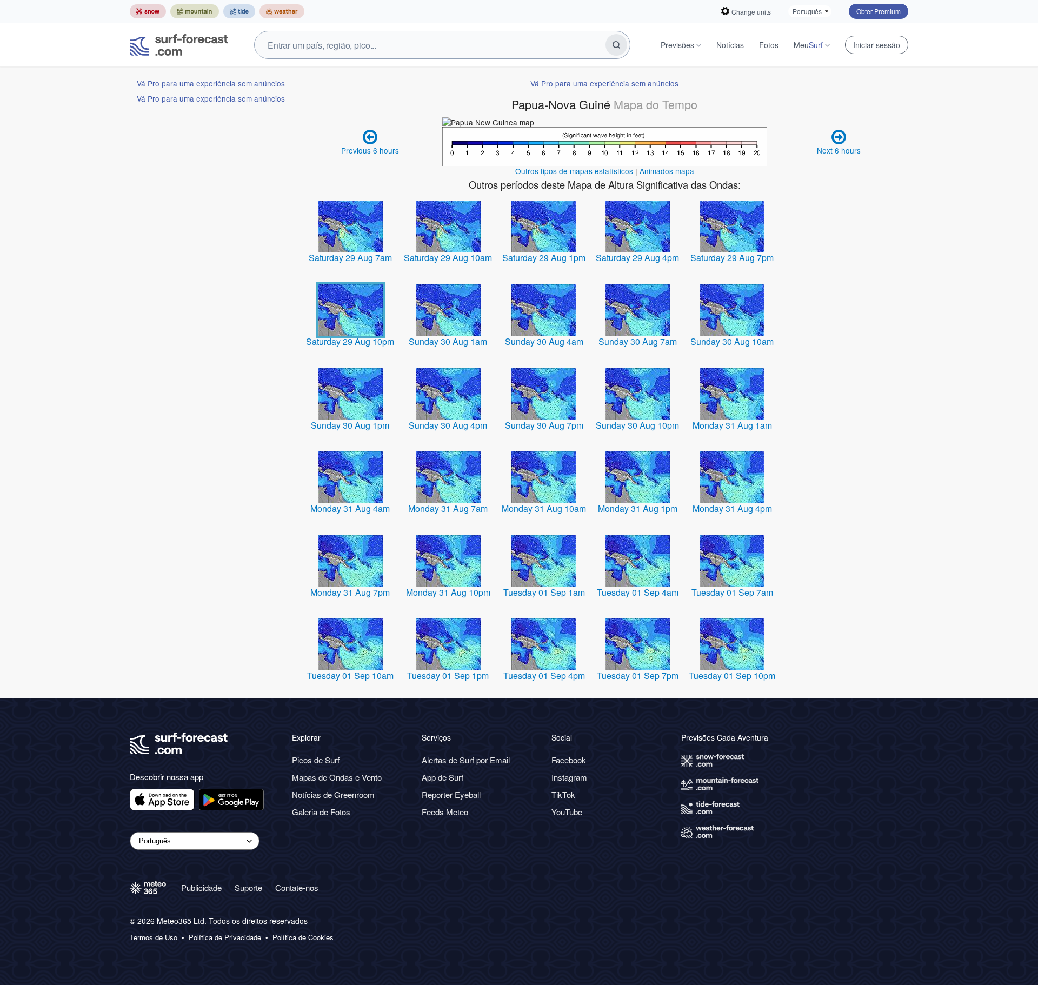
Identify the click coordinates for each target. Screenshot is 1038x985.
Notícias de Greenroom (333, 794)
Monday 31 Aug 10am (544, 508)
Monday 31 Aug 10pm (448, 592)
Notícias (730, 44)
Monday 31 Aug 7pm (350, 592)
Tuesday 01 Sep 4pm (544, 675)
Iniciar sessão (876, 44)
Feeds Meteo (445, 811)
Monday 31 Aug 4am (350, 508)
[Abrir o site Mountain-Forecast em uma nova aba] (194, 11)
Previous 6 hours (370, 150)
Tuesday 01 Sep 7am (732, 592)
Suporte (248, 887)
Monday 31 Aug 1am (732, 425)
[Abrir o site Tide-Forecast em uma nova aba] (239, 11)
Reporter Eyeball (451, 794)
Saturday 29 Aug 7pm (732, 257)
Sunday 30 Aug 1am (448, 341)
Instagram (569, 777)
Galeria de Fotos (321, 811)
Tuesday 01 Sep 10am (350, 675)
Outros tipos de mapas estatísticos (574, 170)
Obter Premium (878, 11)
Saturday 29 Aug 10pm (350, 341)
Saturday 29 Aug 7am (350, 257)
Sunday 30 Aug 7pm (544, 425)
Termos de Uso (153, 937)
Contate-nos (296, 887)
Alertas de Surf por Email (466, 760)
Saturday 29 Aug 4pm (637, 257)
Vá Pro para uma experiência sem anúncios (211, 83)
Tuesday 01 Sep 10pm (732, 675)
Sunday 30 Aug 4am (544, 341)
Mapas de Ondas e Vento (337, 777)
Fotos (768, 44)
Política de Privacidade (225, 937)
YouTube (566, 811)
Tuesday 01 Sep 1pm (448, 675)
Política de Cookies (303, 937)
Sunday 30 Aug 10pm (637, 425)
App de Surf (442, 777)
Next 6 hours (839, 150)
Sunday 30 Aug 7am (637, 341)
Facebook (568, 760)
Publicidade (201, 887)
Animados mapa (667, 170)
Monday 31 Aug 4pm (732, 508)
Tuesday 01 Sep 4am (637, 592)
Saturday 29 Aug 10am (448, 257)
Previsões (677, 44)
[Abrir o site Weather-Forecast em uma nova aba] (282, 11)
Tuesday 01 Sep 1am (544, 592)
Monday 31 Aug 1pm (637, 508)
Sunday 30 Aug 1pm (350, 425)
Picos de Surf (316, 760)
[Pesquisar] (616, 45)
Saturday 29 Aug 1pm (543, 257)
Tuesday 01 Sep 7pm (637, 675)
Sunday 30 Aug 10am (732, 341)
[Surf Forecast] (179, 45)
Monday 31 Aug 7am (448, 508)
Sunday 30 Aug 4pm (448, 425)
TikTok (563, 794)
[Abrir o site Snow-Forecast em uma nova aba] (148, 11)
